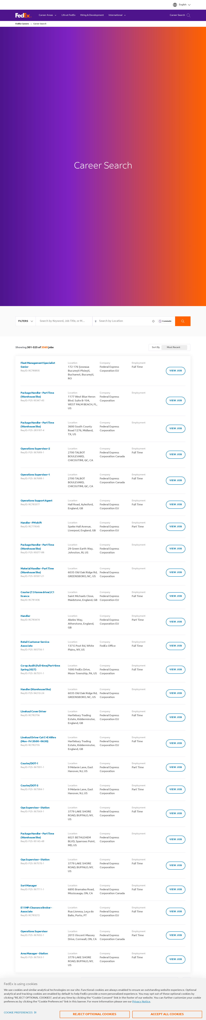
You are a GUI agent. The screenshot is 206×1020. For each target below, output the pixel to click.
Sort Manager (29, 885)
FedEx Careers (22, 24)
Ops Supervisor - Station (35, 808)
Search (183, 321)
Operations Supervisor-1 (35, 475)
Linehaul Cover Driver (33, 711)
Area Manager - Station (34, 953)
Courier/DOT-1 (29, 763)
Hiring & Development (92, 15)
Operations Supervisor (34, 931)
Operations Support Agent (36, 501)
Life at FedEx (68, 15)
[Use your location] (154, 321)
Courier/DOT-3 (29, 785)
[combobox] (64, 321)
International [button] (115, 15)
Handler (25, 616)
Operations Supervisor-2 (35, 449)
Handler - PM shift (31, 523)
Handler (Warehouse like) (36, 689)
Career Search (177, 15)
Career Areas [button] (46, 15)
